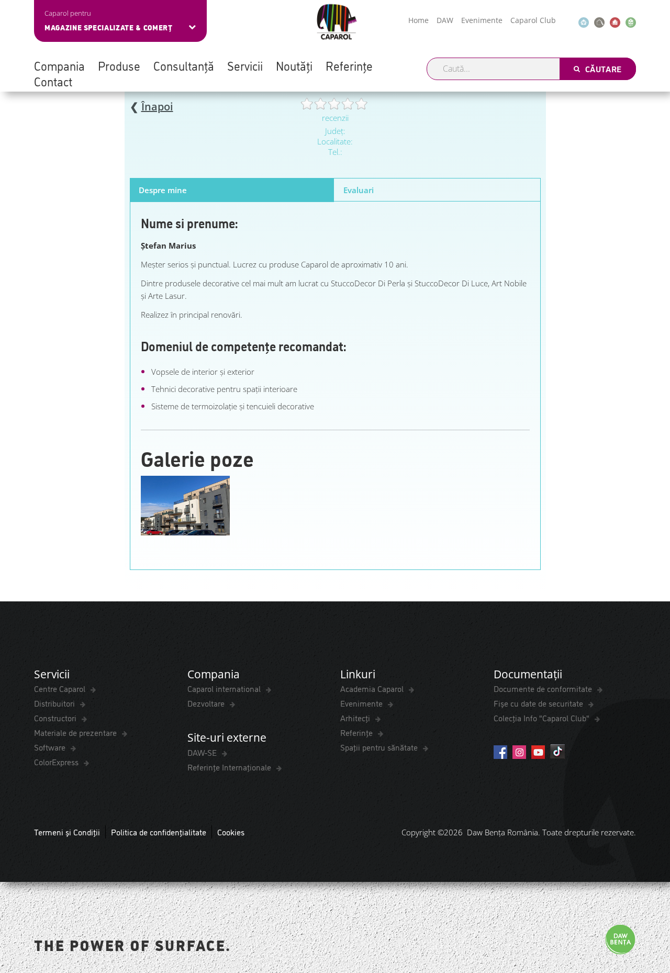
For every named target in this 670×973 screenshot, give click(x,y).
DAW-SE (203, 752)
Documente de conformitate (544, 688)
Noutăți (294, 65)
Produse (119, 65)
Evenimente (481, 20)
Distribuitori (55, 703)
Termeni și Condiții (67, 831)
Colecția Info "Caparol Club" (542, 717)
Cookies (230, 831)
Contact (53, 81)
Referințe (349, 65)
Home (418, 20)
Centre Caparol (60, 688)
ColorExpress (57, 761)
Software (51, 747)
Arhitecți (356, 717)
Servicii (245, 65)
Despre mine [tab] (163, 190)
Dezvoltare (207, 703)
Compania (59, 65)
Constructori (56, 717)
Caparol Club (533, 20)
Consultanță (183, 65)
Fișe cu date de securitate (539, 703)
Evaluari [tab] (358, 190)
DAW (445, 20)
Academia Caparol (373, 688)
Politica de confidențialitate (158, 831)
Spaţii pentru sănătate (380, 747)
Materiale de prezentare (76, 732)
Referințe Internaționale (230, 767)
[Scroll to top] (648, 913)
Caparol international (225, 688)
